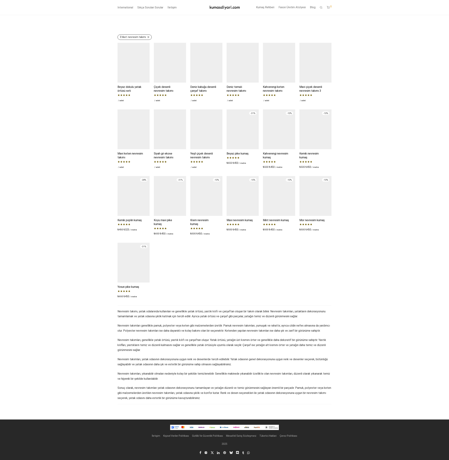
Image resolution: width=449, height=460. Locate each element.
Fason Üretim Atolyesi (292, 7)
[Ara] (321, 7)
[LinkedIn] (218, 452)
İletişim (172, 7)
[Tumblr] (243, 452)
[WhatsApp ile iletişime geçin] (248, 452)
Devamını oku (123, 100)
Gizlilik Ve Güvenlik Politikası (207, 435)
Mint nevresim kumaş (276, 220)
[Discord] (237, 452)
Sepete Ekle (232, 163)
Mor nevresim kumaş (312, 220)
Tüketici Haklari (268, 435)
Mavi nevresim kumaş (240, 220)
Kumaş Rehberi (265, 7)
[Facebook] (200, 452)
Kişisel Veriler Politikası (176, 435)
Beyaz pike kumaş (238, 153)
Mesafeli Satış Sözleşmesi (241, 435)
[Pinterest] (224, 452)
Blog (313, 7)
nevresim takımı (133, 37)
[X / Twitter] (212, 452)
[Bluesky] (231, 452)
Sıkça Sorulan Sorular (150, 7)
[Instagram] (205, 452)
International (125, 7)
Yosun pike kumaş (128, 286)
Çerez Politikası (288, 435)
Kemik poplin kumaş (130, 220)
